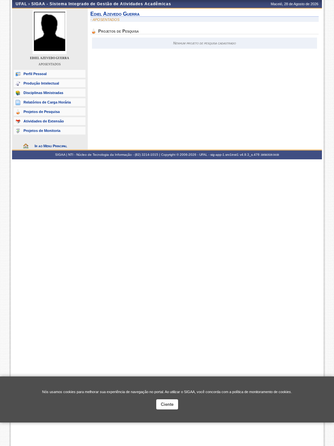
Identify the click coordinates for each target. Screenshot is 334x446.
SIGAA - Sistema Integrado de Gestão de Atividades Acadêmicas (101, 4)
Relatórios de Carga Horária (47, 102)
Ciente (167, 404)
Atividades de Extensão (43, 121)
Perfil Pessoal (35, 74)
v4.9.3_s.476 (250, 154)
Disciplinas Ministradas (43, 93)
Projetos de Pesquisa (41, 112)
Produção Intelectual (41, 83)
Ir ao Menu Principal (51, 146)
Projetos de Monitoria (41, 131)
